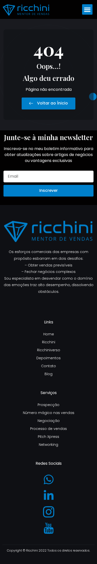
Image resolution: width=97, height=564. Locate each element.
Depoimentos (48, 358)
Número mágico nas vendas (48, 412)
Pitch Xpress (48, 436)
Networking (48, 444)
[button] (87, 9)
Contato (48, 365)
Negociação (49, 420)
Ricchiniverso (48, 350)
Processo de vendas (48, 428)
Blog (48, 373)
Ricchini (48, 342)
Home (48, 334)
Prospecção (48, 404)
